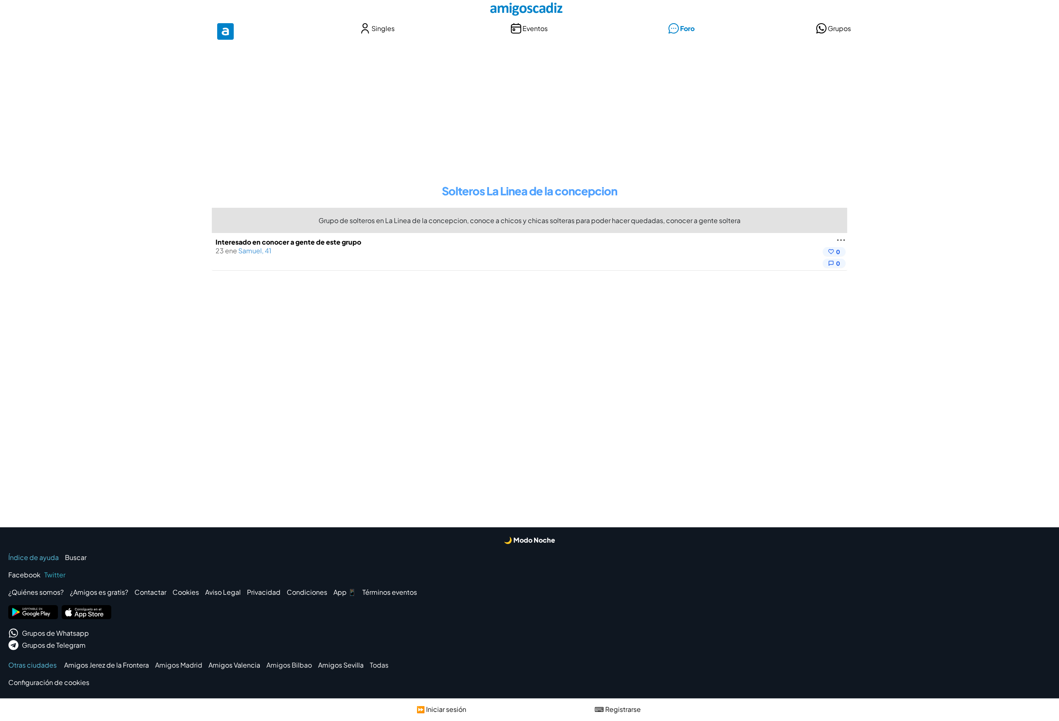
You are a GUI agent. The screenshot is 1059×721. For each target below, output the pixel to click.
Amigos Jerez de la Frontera (106, 665)
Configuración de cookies (48, 682)
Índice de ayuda (33, 557)
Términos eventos (389, 592)
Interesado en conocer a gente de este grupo (288, 242)
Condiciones (307, 592)
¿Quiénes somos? (36, 592)
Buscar (75, 557)
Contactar (150, 592)
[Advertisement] (529, 107)
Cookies (186, 592)
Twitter (54, 574)
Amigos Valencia (234, 665)
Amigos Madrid (178, 665)
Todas (379, 665)
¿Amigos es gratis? (99, 592)
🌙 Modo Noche (529, 540)
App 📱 (344, 592)
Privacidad (263, 592)
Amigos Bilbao (289, 665)
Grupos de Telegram (54, 645)
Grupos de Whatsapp (55, 633)
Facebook (24, 574)
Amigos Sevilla (341, 665)
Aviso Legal (223, 592)
